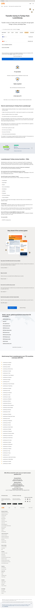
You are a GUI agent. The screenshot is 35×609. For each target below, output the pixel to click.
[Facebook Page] (25, 499)
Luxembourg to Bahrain (7, 364)
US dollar (5, 341)
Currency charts (3, 540)
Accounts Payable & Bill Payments (6, 525)
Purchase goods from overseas (5, 561)
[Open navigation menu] (33, 3)
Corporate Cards (3, 515)
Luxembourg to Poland (7, 422)
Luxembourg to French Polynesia (8, 383)
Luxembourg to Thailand (7, 448)
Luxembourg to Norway (7, 409)
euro (4, 321)
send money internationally (17, 213)
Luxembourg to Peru (6, 418)
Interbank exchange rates (5, 536)
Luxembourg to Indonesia (7, 392)
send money (26, 172)
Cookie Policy (6, 606)
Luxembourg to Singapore (7, 431)
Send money (6, 6)
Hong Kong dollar (7, 334)
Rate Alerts (3, 539)
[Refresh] (2, 29)
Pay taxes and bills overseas (5, 560)
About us (2, 572)
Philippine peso (6, 336)
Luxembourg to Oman (6, 411)
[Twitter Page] (30, 499)
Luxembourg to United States (8, 459)
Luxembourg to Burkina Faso (8, 368)
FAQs (15, 507)
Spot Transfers (3, 518)
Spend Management (4, 524)
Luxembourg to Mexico (7, 401)
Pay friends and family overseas (5, 557)
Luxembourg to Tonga (6, 452)
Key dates (2, 584)
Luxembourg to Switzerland (7, 444)
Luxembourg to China (6, 373)
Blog (2, 549)
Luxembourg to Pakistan (7, 414)
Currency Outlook (3, 546)
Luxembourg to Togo (6, 450)
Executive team (3, 591)
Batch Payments (3, 527)
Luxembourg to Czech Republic (8, 375)
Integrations (3, 528)
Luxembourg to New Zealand (8, 407)
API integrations (3, 567)
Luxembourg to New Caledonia (8, 405)
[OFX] (3, 3)
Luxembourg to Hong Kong (7, 385)
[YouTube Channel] (27, 501)
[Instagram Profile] (30, 501)
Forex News (3, 548)
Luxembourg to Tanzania (7, 446)
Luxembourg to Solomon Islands (8, 433)
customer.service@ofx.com (17, 480)
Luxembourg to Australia (7, 362)
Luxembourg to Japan (6, 396)
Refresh (18, 29)
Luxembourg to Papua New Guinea (9, 416)
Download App (3, 531)
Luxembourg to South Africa (8, 435)
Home (2, 6)
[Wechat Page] (25, 501)
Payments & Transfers (4, 514)
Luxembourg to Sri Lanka (7, 440)
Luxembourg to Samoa (7, 424)
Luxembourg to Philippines (7, 420)
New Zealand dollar (7, 330)
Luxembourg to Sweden (7, 442)
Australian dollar (7, 319)
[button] (8, 32)
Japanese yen (6, 323)
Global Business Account (4, 512)
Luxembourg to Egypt (6, 379)
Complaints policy (3, 575)
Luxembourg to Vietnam (7, 463)
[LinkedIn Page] (27, 499)
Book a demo (30, 507)
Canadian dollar (6, 325)
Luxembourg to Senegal (7, 429)
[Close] (31, 603)
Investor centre (3, 581)
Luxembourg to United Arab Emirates (9, 457)
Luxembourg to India (6, 390)
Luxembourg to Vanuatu (7, 461)
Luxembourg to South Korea (7, 437)
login (17, 112)
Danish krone (6, 332)
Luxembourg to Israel (6, 394)
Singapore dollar (6, 339)
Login (30, 3)
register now (21, 172)
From (2, 34)
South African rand (7, 343)
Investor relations (3, 585)
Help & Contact (22, 507)
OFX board (3, 590)
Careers (2, 593)
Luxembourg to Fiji (6, 381)
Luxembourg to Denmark (7, 377)
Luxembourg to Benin (6, 366)
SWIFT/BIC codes (3, 542)
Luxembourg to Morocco (7, 403)
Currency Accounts (4, 521)
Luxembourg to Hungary (7, 388)
